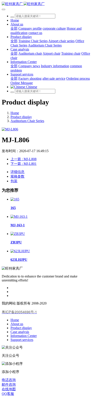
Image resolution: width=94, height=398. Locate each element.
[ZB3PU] (17, 234)
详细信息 (17, 172)
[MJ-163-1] (19, 216)
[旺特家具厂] (47, 4)
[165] (14, 199)
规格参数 (17, 176)
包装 (13, 181)
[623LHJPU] (20, 251)
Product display (21, 117)
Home (14, 20)
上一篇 (23, 159)
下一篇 (23, 164)
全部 (13, 28)
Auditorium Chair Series (27, 121)
